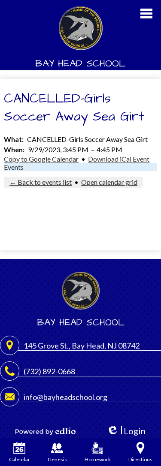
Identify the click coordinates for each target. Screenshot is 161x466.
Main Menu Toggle (146, 13)
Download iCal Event (118, 159)
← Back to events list (40, 182)
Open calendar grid (109, 182)
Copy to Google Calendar (41, 159)
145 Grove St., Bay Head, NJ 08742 (82, 345)
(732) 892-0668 (49, 371)
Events (14, 167)
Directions (140, 459)
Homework (98, 459)
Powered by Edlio (45, 431)
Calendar (19, 459)
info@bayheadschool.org (65, 397)
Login (126, 431)
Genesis (57, 459)
